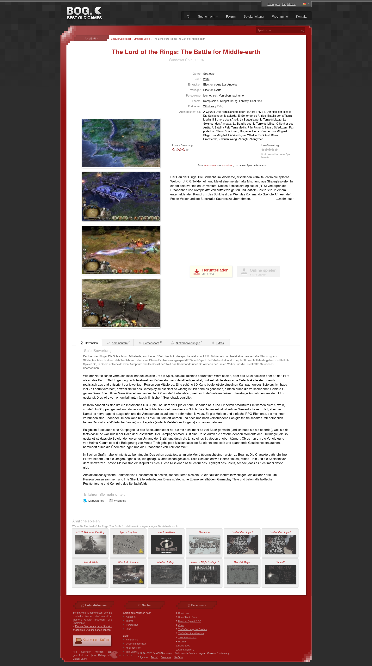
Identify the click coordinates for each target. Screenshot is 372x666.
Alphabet (130, 616)
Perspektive (132, 624)
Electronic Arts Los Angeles (220, 84)
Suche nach (206, 16)
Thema (129, 620)
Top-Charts (132, 651)
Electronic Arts (212, 90)
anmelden (227, 165)
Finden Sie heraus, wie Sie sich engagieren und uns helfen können (92, 628)
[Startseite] (188, 16)
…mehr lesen (285, 199)
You (178, 657)
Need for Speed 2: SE (189, 621)
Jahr (128, 628)
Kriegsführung (229, 101)
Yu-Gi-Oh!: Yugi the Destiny (192, 629)
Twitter (154, 657)
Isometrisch (210, 95)
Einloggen (274, 4)
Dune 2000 (184, 645)
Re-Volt (182, 641)
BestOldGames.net (121, 38)
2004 (206, 79)
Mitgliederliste (133, 647)
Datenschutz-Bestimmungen (190, 653)
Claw (181, 625)
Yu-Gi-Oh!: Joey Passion (191, 633)
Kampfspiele (211, 101)
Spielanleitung (254, 16)
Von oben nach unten (232, 95)
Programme (280, 16)
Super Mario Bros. (187, 617)
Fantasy (244, 101)
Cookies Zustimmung (218, 653)
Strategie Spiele (142, 38)
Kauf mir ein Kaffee (96, 639)
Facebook (166, 657)
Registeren (289, 4)
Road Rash (184, 613)
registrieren (210, 165)
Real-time (256, 101)
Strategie (208, 73)
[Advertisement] (106, 92)
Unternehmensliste (136, 643)
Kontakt (301, 16)
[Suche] (302, 30)
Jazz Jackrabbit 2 (187, 637)
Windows (208, 106)
